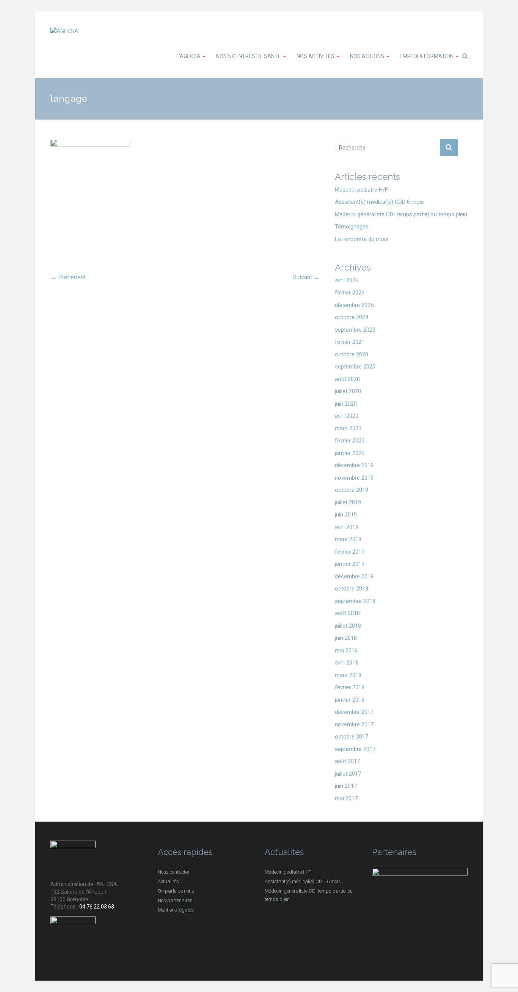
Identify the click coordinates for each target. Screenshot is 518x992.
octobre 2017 (351, 736)
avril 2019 (346, 527)
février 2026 (349, 292)
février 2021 (349, 342)
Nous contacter (174, 872)
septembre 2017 (355, 749)
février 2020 (349, 440)
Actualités (168, 881)
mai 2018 (346, 650)
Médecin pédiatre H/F (361, 189)
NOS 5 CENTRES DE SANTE (248, 56)
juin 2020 (346, 403)
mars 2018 (348, 675)
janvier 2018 (349, 699)
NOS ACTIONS (367, 56)
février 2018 (349, 687)
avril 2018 (346, 662)
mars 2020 (348, 428)
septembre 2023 (355, 329)
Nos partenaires (175, 900)
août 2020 (347, 379)
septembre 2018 (355, 601)
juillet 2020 (348, 391)
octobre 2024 (351, 317)
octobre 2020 (351, 354)
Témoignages (352, 226)
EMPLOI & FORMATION (427, 56)
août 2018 (347, 613)
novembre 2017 (354, 724)
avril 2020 (346, 416)
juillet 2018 (348, 625)
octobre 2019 (351, 490)
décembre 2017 (354, 712)
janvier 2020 (349, 453)
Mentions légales (176, 910)
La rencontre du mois (361, 239)
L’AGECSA (188, 56)
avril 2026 (346, 280)
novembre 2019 (354, 477)
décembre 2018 (354, 576)
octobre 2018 (351, 588)
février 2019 (349, 551)
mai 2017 (346, 798)
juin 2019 (346, 514)
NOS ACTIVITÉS (315, 56)
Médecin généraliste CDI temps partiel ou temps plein (401, 214)
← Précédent (68, 277)
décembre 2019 (354, 465)
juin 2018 (346, 638)
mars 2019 (348, 539)
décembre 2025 (354, 305)
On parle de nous (176, 891)
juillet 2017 (348, 773)
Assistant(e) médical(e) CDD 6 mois (379, 201)
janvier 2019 (349, 564)
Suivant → (306, 277)
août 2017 (347, 761)
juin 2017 (346, 786)
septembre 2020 (355, 366)
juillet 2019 (348, 502)
